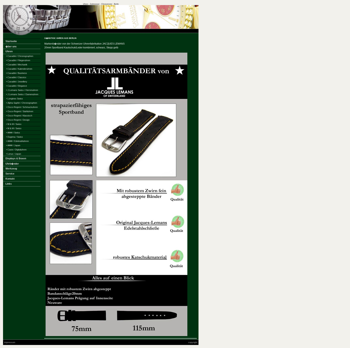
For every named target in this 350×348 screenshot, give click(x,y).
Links (8, 183)
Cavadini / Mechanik (17, 64)
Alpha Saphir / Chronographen (22, 103)
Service (9, 173)
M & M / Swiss (14, 124)
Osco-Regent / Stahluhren (20, 111)
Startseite (11, 41)
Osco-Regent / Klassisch (19, 115)
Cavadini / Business (17, 73)
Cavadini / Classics (16, 77)
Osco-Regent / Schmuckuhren (22, 107)
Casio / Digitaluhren (17, 149)
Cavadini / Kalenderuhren (19, 69)
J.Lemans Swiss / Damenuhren (22, 94)
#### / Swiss (13, 132)
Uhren (9, 51)
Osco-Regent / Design (18, 120)
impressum (9, 342)
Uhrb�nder (12, 163)
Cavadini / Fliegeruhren (18, 60)
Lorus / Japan (14, 154)
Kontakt (10, 178)
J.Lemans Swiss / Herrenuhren (22, 90)
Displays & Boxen (15, 158)
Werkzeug (11, 168)
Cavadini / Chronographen (20, 56)
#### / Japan (13, 145)
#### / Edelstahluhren (18, 141)
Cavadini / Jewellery (17, 81)
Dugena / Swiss (15, 137)
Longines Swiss (15, 98)
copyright (192, 342)
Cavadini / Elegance (17, 86)
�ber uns (11, 46)
